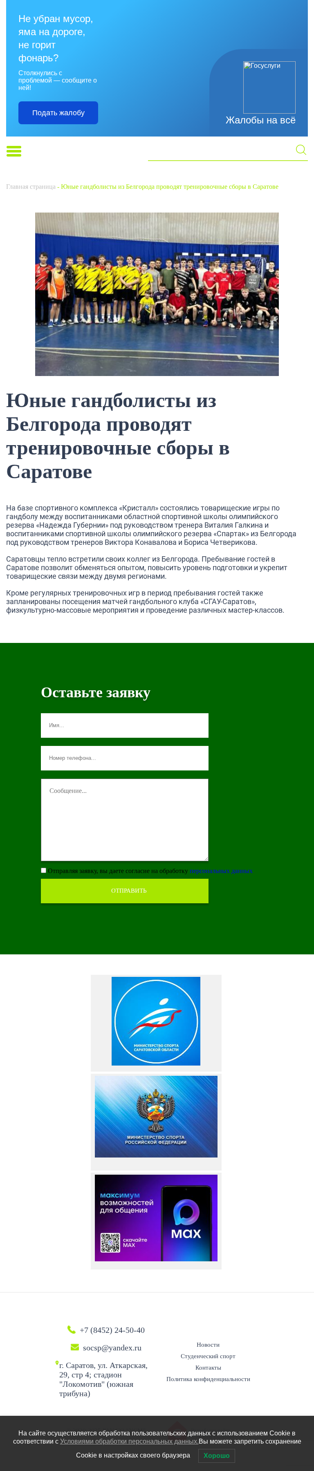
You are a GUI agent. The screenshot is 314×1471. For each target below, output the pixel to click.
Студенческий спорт (208, 1356)
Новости (208, 1344)
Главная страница (31, 186)
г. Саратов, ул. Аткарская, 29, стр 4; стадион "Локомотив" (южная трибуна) (103, 1379)
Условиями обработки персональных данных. (129, 1441)
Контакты (208, 1367)
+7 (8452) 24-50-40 (112, 1329)
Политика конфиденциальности (208, 1379)
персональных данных (221, 870)
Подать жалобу (58, 113)
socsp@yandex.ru (112, 1347)
